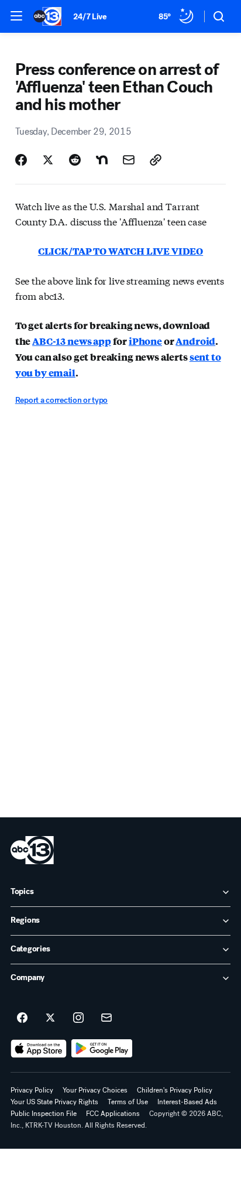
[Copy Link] (156, 160)
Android (195, 341)
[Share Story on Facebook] (21, 160)
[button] (16, 16)
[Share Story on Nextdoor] (102, 160)
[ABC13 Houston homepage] (47, 16)
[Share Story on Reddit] (75, 160)
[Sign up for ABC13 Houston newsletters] (106, 1018)
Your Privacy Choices (95, 1090)
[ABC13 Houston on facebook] (22, 1018)
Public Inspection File (44, 1113)
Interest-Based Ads (187, 1101)
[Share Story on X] (48, 160)
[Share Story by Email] (129, 160)
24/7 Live (89, 16)
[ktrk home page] (32, 850)
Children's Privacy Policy (174, 1090)
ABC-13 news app (71, 341)
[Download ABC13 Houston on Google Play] (102, 1048)
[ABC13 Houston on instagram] (78, 1018)
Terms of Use (128, 1101)
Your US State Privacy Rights (54, 1101)
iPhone (145, 341)
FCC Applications (113, 1113)
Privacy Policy (32, 1090)
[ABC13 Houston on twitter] (50, 1018)
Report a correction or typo (61, 400)
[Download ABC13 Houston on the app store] (39, 1048)
